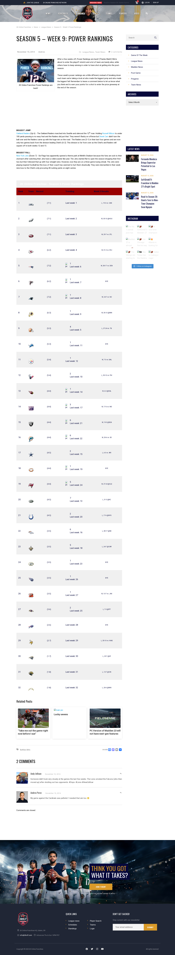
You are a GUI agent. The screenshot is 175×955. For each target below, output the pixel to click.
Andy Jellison (35, 773)
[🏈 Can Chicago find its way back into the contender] (142, 243)
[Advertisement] (69, 112)
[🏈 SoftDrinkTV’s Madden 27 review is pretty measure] (142, 230)
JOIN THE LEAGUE (33, 3)
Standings (72, 928)
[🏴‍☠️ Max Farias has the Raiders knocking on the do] (142, 255)
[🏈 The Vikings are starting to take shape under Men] (131, 255)
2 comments (116, 52)
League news (73, 921)
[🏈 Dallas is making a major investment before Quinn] (154, 255)
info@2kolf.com (26, 935)
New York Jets (22, 156)
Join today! (101, 886)
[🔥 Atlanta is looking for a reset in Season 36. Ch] (154, 243)
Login (92, 928)
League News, (89, 52)
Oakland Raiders (23, 133)
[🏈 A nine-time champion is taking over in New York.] (154, 230)
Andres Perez (36, 792)
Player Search (95, 921)
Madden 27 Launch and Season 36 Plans (119, 3)
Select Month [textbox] (134, 102)
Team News (100, 52)
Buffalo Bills (25, 750)
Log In (147, 2)
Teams (93, 925)
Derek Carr (103, 136)
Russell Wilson (108, 133)
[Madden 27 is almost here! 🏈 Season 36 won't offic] (131, 243)
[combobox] (142, 102)
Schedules (72, 925)
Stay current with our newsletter (126, 920)
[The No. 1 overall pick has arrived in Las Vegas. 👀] (131, 230)
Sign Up (156, 2)
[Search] (147, 13)
